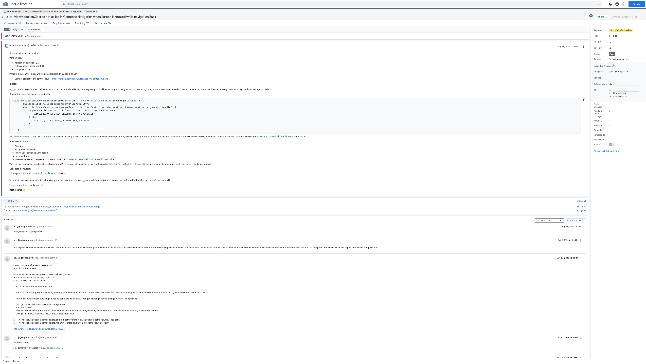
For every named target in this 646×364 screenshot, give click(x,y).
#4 (55, 337)
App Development (39, 11)
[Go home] (3, 17)
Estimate (598, 125)
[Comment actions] (580, 240)
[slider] (591, 192)
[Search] (65, 4)
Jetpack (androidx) (59, 11)
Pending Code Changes (598, 114)
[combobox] (331, 4)
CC (595, 90)
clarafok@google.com (43, 277)
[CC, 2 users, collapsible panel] (626, 90)
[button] (618, 36)
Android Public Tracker (18, 11)
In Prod (597, 144)
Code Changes (598, 105)
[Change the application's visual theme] (610, 4)
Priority (597, 42)
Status (597, 54)
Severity (598, 48)
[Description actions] (583, 46)
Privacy (6, 361)
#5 (56, 358)
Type (596, 36)
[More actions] (642, 17)
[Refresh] (7, 17)
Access (597, 59)
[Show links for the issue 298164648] (96, 11)
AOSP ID (598, 121)
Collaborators (600, 84)
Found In (598, 130)
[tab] (12, 23)
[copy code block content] (584, 100)
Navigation (76, 11)
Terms (16, 361)
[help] (617, 4)
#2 (55, 240)
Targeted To (599, 135)
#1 (58, 45)
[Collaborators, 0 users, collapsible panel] (626, 83)
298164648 (89, 11)
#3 (585, 210)
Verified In (599, 140)
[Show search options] (598, 4)
